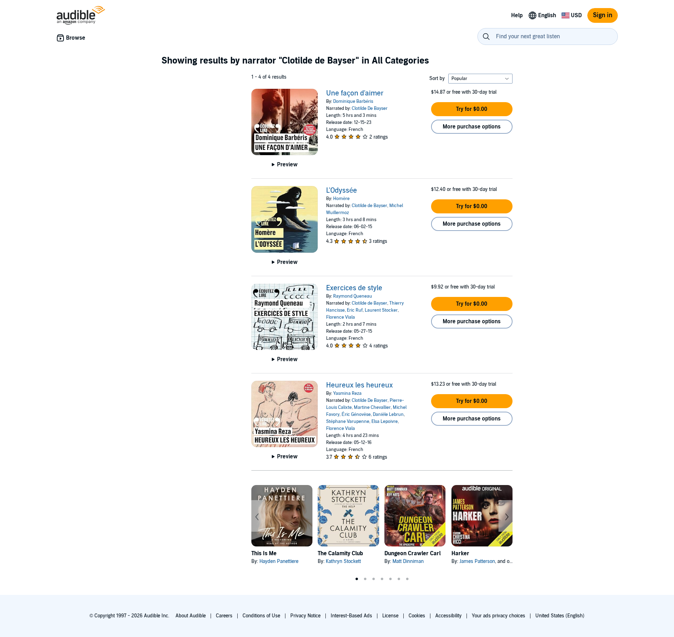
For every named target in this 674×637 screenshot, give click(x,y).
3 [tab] (373, 579)
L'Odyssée (341, 190)
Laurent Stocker (381, 310)
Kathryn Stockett (343, 561)
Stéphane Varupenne (347, 421)
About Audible (191, 616)
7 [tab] (407, 579)
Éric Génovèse (356, 414)
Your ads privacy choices (498, 616)
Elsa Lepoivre (384, 421)
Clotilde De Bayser (370, 108)
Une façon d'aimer (355, 93)
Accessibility (448, 616)
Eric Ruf (355, 310)
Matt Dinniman (408, 561)
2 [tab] (365, 579)
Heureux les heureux (359, 385)
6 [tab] (398, 579)
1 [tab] (356, 579)
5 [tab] (390, 579)
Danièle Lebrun (388, 414)
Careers (224, 616)
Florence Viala (340, 317)
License (390, 616)
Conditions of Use (261, 616)
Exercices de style (354, 288)
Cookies (417, 616)
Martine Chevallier (372, 407)
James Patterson (477, 561)
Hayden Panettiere (278, 561)
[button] (472, 109)
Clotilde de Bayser (369, 205)
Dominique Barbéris (353, 101)
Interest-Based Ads (351, 616)
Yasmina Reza (347, 393)
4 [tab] (381, 579)
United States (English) (559, 616)
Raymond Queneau (352, 296)
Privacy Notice (305, 616)
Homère (341, 198)
